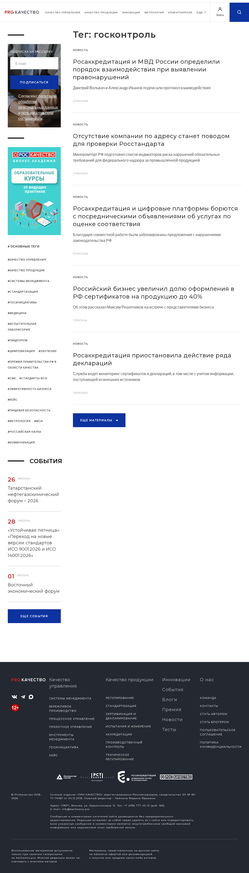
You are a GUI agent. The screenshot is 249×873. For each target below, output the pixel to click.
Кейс (53, 755)
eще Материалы (97, 420)
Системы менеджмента (70, 698)
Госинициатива (64, 747)
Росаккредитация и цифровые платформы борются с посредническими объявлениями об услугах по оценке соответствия (155, 216)
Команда (208, 698)
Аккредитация (119, 734)
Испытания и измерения (128, 726)
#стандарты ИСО (33, 378)
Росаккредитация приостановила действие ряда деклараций (152, 359)
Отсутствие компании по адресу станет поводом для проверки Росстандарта (151, 139)
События (173, 689)
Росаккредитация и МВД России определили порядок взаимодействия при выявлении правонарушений (146, 69)
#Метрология (19, 421)
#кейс (13, 399)
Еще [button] (200, 12)
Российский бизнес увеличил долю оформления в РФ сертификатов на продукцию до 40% (153, 292)
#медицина (17, 313)
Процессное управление (72, 719)
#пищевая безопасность (29, 410)
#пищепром (17, 340)
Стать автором (213, 714)
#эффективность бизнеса (30, 388)
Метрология (154, 12)
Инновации (131, 12)
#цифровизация (21, 351)
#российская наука (24, 431)
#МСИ (38, 421)
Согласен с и (38, 107)
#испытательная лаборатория (22, 326)
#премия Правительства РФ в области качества (32, 364)
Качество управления (62, 12)
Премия (172, 709)
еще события (34, 616)
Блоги (169, 699)
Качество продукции (101, 12)
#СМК (12, 378)
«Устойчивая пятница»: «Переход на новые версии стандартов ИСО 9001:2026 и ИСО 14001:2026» (34, 543)
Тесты (169, 729)
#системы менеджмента (28, 280)
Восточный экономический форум (34, 588)
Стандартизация (121, 706)
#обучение (48, 351)
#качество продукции (26, 270)
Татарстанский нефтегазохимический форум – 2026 (33, 494)
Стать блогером (214, 722)
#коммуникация (21, 442)
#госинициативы (22, 302)
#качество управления (27, 259)
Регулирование (120, 698)
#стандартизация (23, 291)
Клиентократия (180, 12)
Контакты (209, 706)
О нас (207, 679)
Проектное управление (70, 727)
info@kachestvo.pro (76, 809)
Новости (172, 719)
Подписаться (34, 82)
